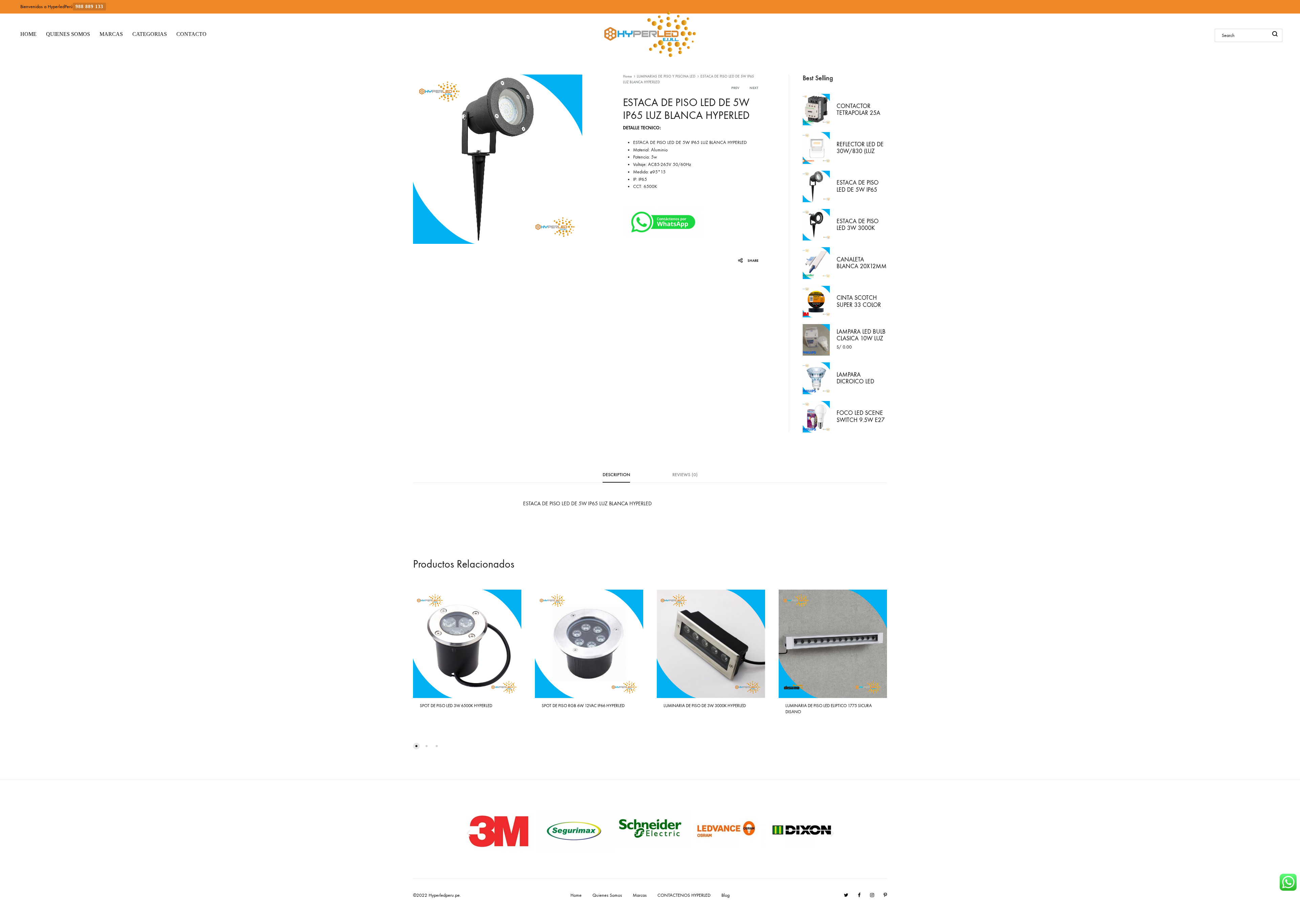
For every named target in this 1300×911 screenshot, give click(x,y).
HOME (28, 34)
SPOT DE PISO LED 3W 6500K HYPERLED (456, 705)
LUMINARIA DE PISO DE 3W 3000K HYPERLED (705, 705)
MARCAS (111, 34)
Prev (735, 88)
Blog (725, 895)
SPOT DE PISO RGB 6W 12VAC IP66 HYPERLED (583, 705)
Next (754, 88)
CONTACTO (191, 34)
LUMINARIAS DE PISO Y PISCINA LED (666, 76)
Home (627, 76)
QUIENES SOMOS (68, 34)
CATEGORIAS (149, 34)
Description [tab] (616, 475)
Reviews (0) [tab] (685, 475)
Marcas (640, 895)
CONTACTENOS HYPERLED (684, 895)
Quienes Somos (607, 895)
